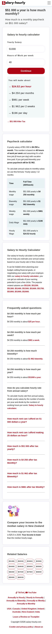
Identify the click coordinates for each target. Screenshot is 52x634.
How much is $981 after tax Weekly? (26, 487)
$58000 (39, 572)
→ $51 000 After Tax (16, 121)
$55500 (39, 566)
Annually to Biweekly (16, 601)
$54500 (21, 566)
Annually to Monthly (26, 604)
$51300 (10, 288)
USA (9, 609)
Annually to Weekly (36, 601)
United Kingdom (28, 609)
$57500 (30, 572)
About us (38, 627)
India (37, 612)
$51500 (25, 288)
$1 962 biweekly (35, 359)
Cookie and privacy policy (21, 627)
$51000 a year (34, 377)
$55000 (30, 566)
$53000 (30, 561)
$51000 (12, 561)
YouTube (32, 593)
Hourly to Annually (34, 598)
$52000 (25, 292)
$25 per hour (34, 322)
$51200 (35, 285)
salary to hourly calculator (27, 276)
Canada (16, 609)
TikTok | (21, 593)
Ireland (41, 609)
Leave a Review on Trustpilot (26, 617)
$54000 (12, 566)
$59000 (12, 577)
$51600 (33, 288)
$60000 (21, 577)
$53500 (39, 561)
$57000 (21, 572)
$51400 (18, 288)
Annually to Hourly (16, 598)
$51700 (40, 288)
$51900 (18, 292)
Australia (16, 612)
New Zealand (28, 612)
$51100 (27, 285)
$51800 (10, 292)
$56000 (12, 572)
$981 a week (33, 340)
